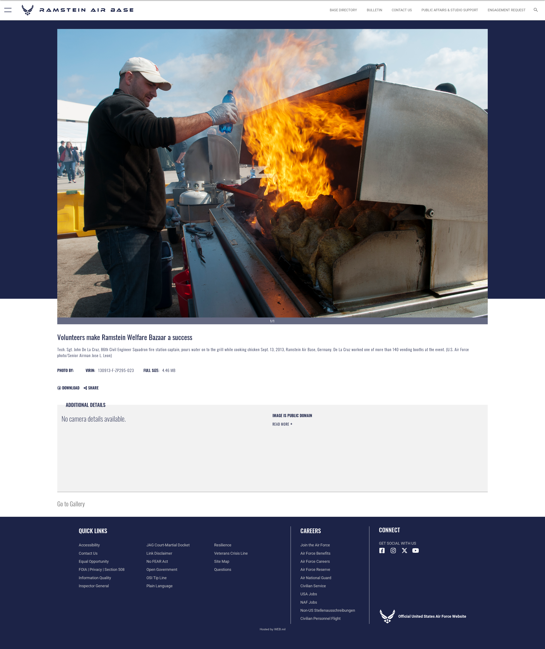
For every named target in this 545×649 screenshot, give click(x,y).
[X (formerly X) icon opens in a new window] (404, 550)
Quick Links (93, 530)
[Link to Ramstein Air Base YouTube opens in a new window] (415, 550)
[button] (7, 10)
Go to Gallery (71, 503)
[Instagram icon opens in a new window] (393, 550)
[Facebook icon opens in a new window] (382, 550)
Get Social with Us (397, 543)
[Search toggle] (536, 10)
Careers (310, 530)
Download (70, 388)
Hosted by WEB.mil (272, 629)
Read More (281, 424)
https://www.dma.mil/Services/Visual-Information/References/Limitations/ (322, 445)
